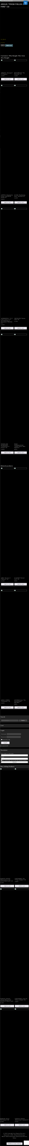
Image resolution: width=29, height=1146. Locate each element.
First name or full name (7, 753)
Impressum (6, 1135)
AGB (11, 1135)
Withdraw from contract (14, 1143)
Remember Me (6, 739)
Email (2, 757)
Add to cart (9, 45)
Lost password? (4, 745)
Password (3, 737)
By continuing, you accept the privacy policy (14, 760)
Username (3, 734)
